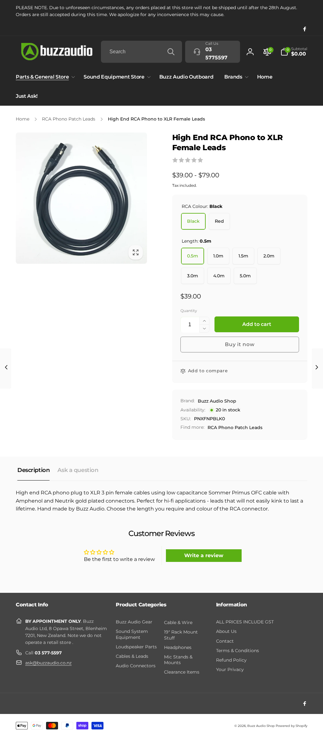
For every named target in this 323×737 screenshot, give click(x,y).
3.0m (192, 276)
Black (193, 221)
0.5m (192, 256)
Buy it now (239, 344)
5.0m (245, 276)
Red (219, 221)
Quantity (188, 311)
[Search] (171, 51)
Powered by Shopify (291, 726)
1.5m (243, 256)
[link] (161, 11)
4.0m (219, 276)
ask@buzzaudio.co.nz (48, 663)
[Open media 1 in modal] (81, 198)
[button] (293, 51)
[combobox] (141, 52)
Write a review (203, 555)
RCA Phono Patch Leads (235, 427)
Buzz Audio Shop (217, 401)
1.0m (218, 256)
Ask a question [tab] (77, 470)
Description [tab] (33, 470)
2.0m (268, 256)
